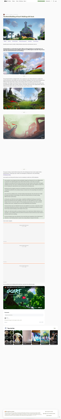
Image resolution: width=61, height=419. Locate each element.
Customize (50, 415)
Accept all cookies (49, 411)
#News (5, 41)
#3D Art (9, 41)
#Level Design (35, 41)
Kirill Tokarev (7, 14)
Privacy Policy (34, 415)
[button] (24, 63)
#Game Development (22, 41)
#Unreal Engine (15, 41)
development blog (7, 174)
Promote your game (41, 1)
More (55, 328)
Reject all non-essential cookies (49, 413)
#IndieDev (30, 41)
